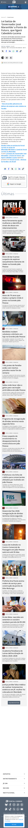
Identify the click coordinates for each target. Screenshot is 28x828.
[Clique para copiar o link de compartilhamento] (21, 51)
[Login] (25, 2)
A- (11, 57)
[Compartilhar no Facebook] (6, 51)
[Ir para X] (14, 809)
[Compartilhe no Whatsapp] (13, 51)
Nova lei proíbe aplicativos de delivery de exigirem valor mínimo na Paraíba (13, 106)
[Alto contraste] (2, 57)
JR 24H (5, 783)
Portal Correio (11, 17)
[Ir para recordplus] (6, 809)
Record (6, 788)
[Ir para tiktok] (10, 809)
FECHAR (14, 824)
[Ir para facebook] (10, 804)
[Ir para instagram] (14, 804)
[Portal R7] (14, 2)
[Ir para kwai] (18, 804)
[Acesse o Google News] (17, 51)
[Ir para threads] (21, 804)
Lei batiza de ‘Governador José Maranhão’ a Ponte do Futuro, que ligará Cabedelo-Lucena (13, 155)
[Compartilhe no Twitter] (3, 51)
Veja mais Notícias (14, 702)
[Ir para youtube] (21, 809)
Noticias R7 (3, 17)
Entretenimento (10, 779)
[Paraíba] (14, 6)
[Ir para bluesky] (6, 804)
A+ (7, 57)
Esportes (6, 774)
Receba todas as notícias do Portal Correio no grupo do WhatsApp (13, 147)
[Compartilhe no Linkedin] (10, 51)
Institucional (9, 793)
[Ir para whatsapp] (18, 809)
